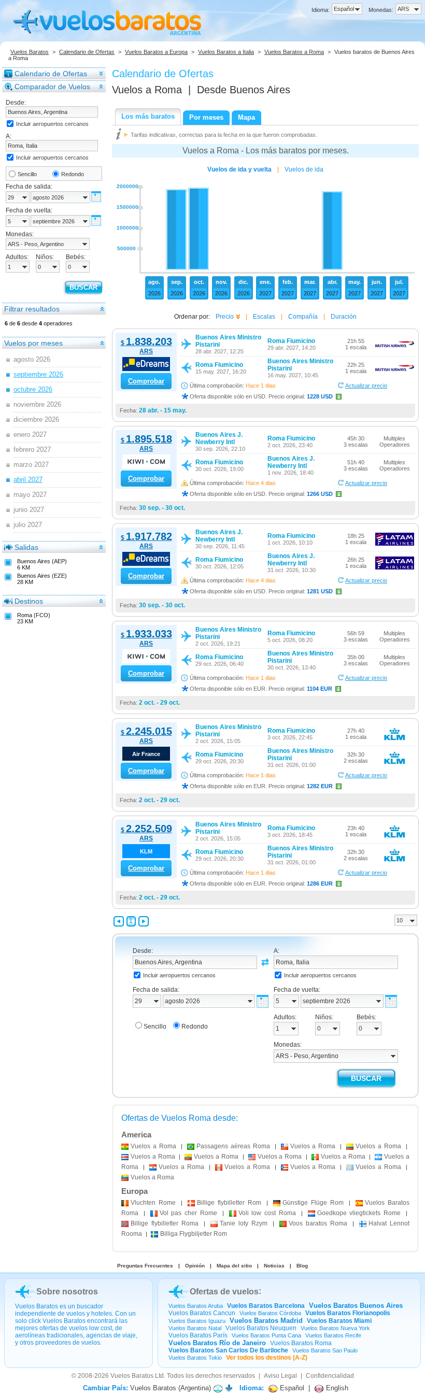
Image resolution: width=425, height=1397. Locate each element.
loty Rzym (243, 1223)
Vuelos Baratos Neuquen (260, 1328)
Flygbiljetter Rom (193, 1233)
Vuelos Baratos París (198, 1335)
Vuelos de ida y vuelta (239, 169)
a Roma (153, 1146)
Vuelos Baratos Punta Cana (266, 1335)
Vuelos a (147, 89)
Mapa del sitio (234, 1265)
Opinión (195, 1265)
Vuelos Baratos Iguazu (196, 1321)
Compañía (303, 316)
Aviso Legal (280, 1375)
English (336, 1388)
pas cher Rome (188, 1213)
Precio (225, 316)
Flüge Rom (313, 1202)
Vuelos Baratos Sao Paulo (325, 1350)
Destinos (29, 601)
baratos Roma (318, 1223)
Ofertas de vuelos (224, 1291)
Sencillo (27, 174)
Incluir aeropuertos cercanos (52, 124)
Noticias (274, 1265)
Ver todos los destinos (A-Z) (266, 1357)
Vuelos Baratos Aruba (195, 1306)
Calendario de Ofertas (87, 52)
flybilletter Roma (165, 1223)
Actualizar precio (366, 385)
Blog (302, 1265)
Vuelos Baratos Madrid (266, 1320)
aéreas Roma (233, 1146)
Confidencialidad (330, 1375)
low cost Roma (267, 1213)
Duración (344, 316)
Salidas (26, 547)
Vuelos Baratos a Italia (226, 52)
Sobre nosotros (67, 1291)
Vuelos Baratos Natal (194, 1328)
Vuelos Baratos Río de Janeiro (217, 1343)
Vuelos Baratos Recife (333, 1335)
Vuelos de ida (304, 169)
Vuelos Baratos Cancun (201, 1313)
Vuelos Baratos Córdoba (270, 1313)
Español (291, 1388)
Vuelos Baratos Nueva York (335, 1328)
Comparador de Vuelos (52, 86)
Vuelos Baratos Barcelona (266, 1305)
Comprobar (146, 381)
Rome (153, 1202)
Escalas (264, 316)
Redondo (72, 174)
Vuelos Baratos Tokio (195, 1358)
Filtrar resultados (32, 309)
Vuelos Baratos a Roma (294, 52)
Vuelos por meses (33, 343)
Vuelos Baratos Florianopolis (347, 1313)
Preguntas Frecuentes (145, 1265)
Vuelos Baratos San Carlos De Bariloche (228, 1350)
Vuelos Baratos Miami (339, 1320)
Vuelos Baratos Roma (301, 1343)
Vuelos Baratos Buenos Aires (356, 1305)
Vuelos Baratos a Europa (156, 52)
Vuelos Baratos (29, 52)
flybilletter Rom (229, 1202)
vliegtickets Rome (359, 1213)
